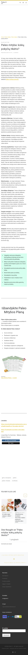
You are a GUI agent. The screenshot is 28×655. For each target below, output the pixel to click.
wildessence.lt (12, 606)
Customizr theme (22, 648)
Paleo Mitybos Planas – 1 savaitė (9, 377)
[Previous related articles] (22, 495)
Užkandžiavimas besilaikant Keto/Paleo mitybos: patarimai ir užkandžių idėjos (20, 518)
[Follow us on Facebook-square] (12, 652)
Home (2, 37)
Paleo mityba (7, 37)
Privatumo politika (6, 581)
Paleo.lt (11, 646)
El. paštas (5, 628)
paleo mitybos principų (12, 79)
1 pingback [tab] (14, 539)
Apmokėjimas (5, 575)
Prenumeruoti (6, 635)
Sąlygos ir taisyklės (6, 584)
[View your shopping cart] (23, 2)
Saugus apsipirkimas (6, 586)
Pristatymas (4, 578)
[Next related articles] (25, 495)
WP (8, 648)
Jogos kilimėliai (5, 606)
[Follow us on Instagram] (15, 652)
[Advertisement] (14, 19)
